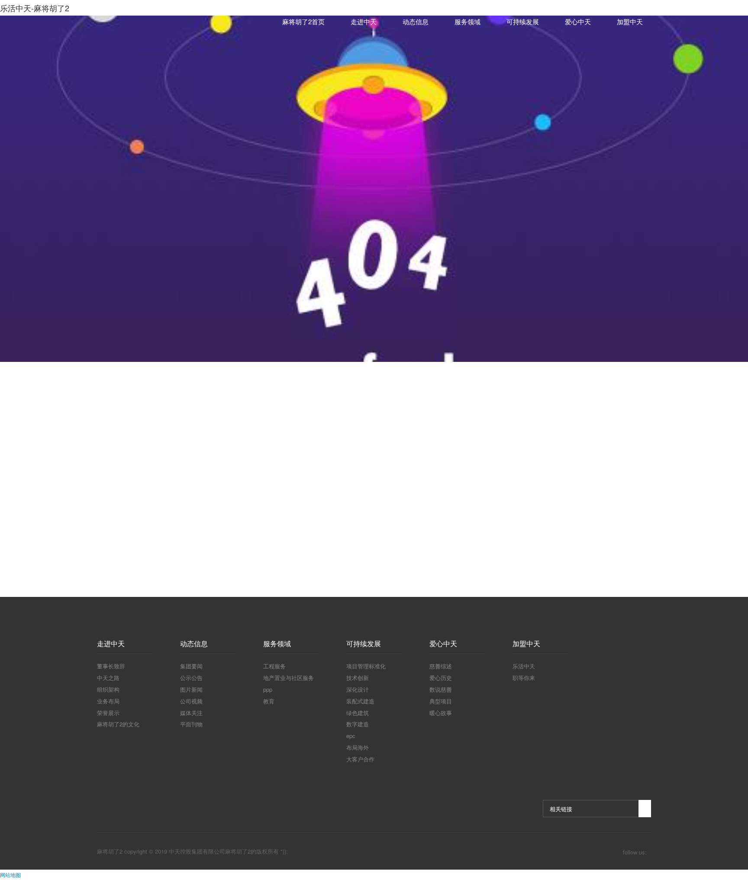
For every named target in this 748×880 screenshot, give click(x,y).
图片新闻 (191, 689)
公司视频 (191, 701)
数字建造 (357, 724)
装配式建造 (360, 701)
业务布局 (108, 701)
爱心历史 (440, 678)
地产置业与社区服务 (288, 678)
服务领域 (467, 21)
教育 (268, 701)
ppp (267, 689)
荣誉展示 (108, 713)
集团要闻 (191, 666)
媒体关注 (191, 713)
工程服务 (274, 666)
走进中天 (364, 21)
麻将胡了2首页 (303, 21)
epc (350, 736)
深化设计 (357, 689)
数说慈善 (440, 689)
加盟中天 (630, 21)
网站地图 (10, 874)
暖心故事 (440, 713)
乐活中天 (524, 666)
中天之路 (108, 678)
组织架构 (108, 689)
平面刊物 (191, 724)
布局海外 (357, 747)
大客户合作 (360, 759)
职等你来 (524, 678)
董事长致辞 (111, 666)
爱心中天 (578, 21)
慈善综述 (440, 666)
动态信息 (416, 21)
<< (335, 527)
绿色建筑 (357, 713)
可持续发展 (522, 21)
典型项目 (440, 701)
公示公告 (191, 678)
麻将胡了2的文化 (118, 724)
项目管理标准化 (366, 666)
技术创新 (357, 678)
